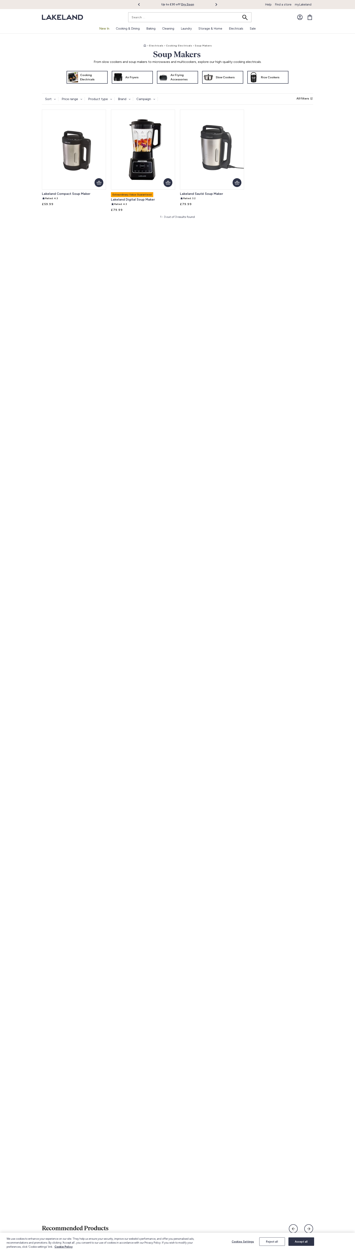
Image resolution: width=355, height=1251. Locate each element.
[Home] (144, 45)
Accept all (301, 1241)
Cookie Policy (63, 1246)
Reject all (272, 1241)
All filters (302, 98)
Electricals (156, 45)
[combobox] (189, 17)
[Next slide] (308, 1228)
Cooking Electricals (179, 45)
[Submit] (246, 17)
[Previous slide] (293, 1228)
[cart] (310, 17)
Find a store (283, 4)
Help (268, 4)
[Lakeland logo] (62, 17)
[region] (177, 1242)
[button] (141, 4)
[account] (300, 17)
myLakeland (303, 4)
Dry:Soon (187, 4)
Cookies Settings (243, 1241)
